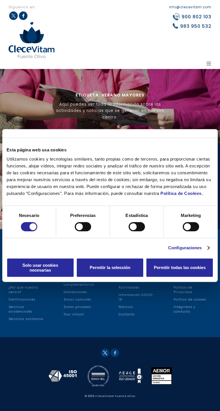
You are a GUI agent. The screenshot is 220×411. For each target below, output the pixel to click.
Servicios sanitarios (26, 319)
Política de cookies (190, 299)
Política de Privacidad (183, 289)
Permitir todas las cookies (180, 267)
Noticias (126, 307)
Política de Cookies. (181, 193)
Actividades (129, 287)
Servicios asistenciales (20, 309)
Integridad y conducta (184, 309)
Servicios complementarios (79, 282)
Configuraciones (185, 247)
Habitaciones (75, 292)
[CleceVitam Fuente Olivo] (31, 40)
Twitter (105, 353)
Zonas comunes (77, 299)
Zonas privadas (77, 307)
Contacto (127, 314)
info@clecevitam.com (190, 7)
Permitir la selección (110, 267)
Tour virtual (74, 314)
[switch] (83, 226)
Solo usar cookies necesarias (40, 267)
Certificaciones (22, 299)
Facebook (115, 353)
